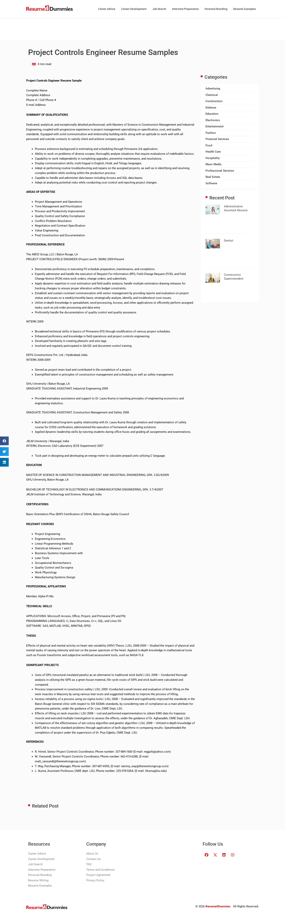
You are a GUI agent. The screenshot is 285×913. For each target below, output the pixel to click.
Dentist (228, 240)
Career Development (134, 8)
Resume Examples (244, 8)
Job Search (159, 8)
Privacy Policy (95, 880)
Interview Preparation (185, 8)
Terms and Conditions (100, 869)
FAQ (89, 864)
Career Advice (106, 8)
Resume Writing (38, 880)
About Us (92, 853)
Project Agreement (98, 875)
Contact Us (93, 859)
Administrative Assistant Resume (236, 208)
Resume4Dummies (218, 906)
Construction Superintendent (233, 276)
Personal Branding (216, 8)
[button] (4, 441)
